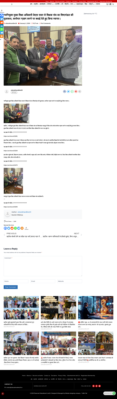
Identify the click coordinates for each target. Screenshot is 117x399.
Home (47, 1)
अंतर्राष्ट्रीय (42, 4)
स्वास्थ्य (98, 4)
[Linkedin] (1, 26)
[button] (113, 4)
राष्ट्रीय (36, 4)
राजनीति (57, 4)
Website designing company (72, 393)
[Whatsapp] (15, 228)
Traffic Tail (84, 393)
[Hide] (0, 39)
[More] (22, 228)
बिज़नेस (67, 4)
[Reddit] (12, 228)
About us (52, 1)
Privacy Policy (82, 1)
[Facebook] (5, 228)
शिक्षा (86, 4)
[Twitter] (8, 228)
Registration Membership (106, 1)
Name (6, 281)
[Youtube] (99, 386)
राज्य (71, 4)
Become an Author (60, 1)
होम (31, 4)
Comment (8, 258)
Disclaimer (75, 1)
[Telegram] (18, 228)
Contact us (68, 1)
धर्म (62, 4)
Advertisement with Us (92, 1)
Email (33, 281)
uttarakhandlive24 (24, 212)
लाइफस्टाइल (79, 4)
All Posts (14, 92)
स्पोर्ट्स (91, 4)
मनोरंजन (49, 4)
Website (61, 281)
